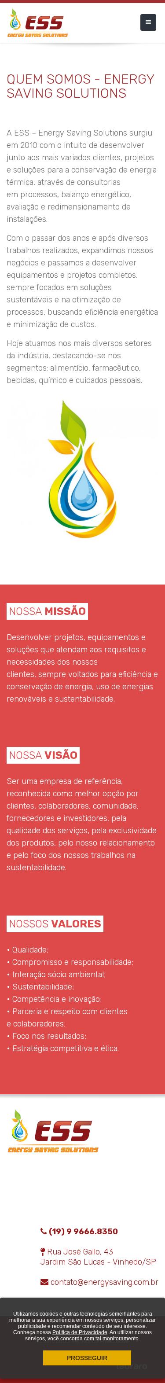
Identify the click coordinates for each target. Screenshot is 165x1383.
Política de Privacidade (79, 1332)
